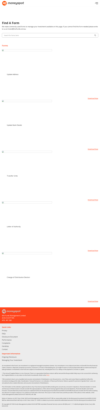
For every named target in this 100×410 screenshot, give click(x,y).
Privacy (4, 330)
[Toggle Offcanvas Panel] (96, 3)
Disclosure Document (10, 337)
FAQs (4, 334)
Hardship (5, 346)
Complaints (6, 343)
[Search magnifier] (95, 35)
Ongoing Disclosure (9, 357)
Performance (7, 340)
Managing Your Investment (12, 360)
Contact (5, 349)
